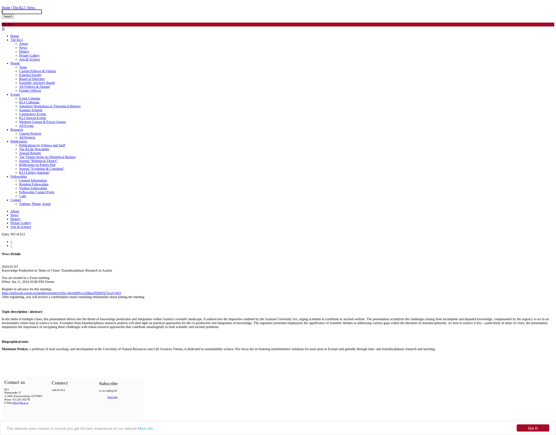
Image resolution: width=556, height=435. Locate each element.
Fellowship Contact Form (36, 192)
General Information (33, 180)
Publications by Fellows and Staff (42, 145)
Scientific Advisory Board (37, 83)
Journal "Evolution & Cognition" (42, 169)
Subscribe (112, 397)
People (15, 63)
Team (23, 67)
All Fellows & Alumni (34, 87)
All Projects (27, 137)
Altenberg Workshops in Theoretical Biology (50, 106)
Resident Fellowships (33, 184)
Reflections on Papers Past (37, 165)
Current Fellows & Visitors (37, 71)
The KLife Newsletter (34, 149)
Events (15, 94)
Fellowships (18, 176)
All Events (26, 126)
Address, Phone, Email (35, 204)
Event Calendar (29, 98)
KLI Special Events (32, 118)
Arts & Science (29, 59)
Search (7, 16)
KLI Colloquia (29, 102)
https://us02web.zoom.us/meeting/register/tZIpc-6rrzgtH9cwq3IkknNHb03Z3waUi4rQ (61, 293)
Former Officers (30, 90)
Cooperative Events (32, 114)
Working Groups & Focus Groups (42, 122)
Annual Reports (30, 153)
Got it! (533, 428)
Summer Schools (30, 110)
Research (16, 129)
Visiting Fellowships (33, 188)
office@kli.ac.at (20, 402)
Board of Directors (32, 79)
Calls (22, 196)
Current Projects (30, 133)
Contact (15, 200)
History (24, 51)
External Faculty (30, 75)
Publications (18, 141)
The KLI (19, 7)
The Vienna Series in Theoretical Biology (47, 157)
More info (145, 428)
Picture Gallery (29, 55)
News (31, 7)
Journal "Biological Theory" (38, 161)
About (23, 44)
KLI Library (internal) (34, 172)
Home (6, 7)
